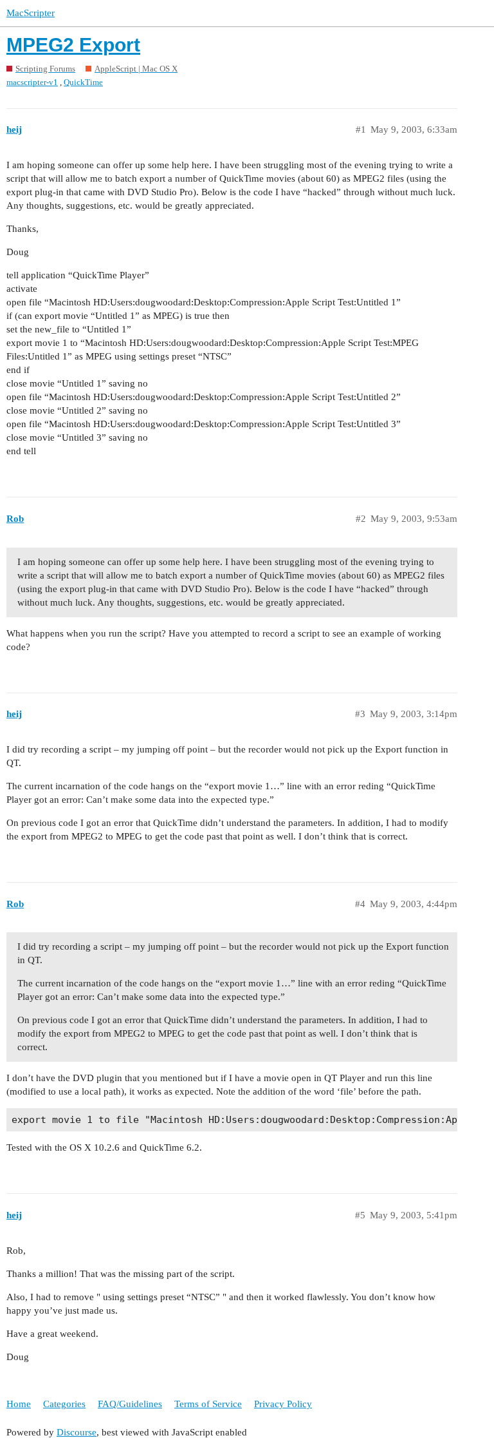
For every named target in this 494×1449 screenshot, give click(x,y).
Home (18, 1404)
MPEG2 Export (73, 44)
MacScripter (30, 13)
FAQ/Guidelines (130, 1404)
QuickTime (83, 82)
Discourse (76, 1432)
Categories (64, 1404)
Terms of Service (208, 1404)
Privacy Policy (283, 1404)
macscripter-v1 (32, 82)
